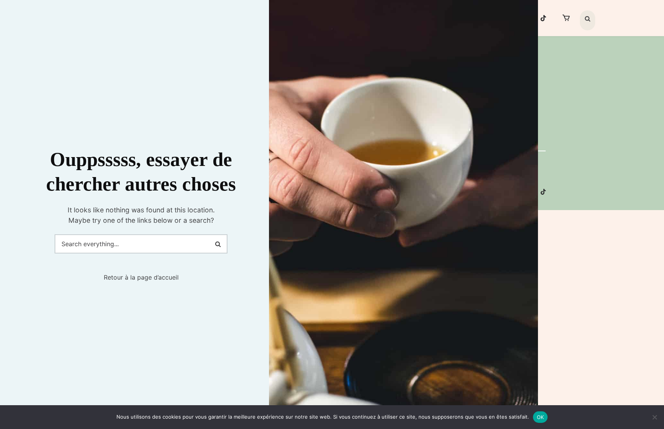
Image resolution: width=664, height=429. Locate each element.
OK (540, 417)
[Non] (654, 417)
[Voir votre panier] (566, 18)
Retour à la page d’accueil (141, 277)
